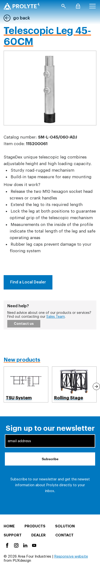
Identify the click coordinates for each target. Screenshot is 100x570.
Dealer (38, 535)
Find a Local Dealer (28, 282)
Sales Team (55, 316)
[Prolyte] (21, 6)
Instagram (16, 545)
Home (9, 526)
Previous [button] (4, 386)
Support (13, 535)
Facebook (7, 545)
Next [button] (96, 386)
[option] (26, 384)
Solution (65, 526)
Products (35, 526)
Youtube (34, 545)
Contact (64, 535)
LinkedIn (25, 545)
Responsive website (71, 556)
